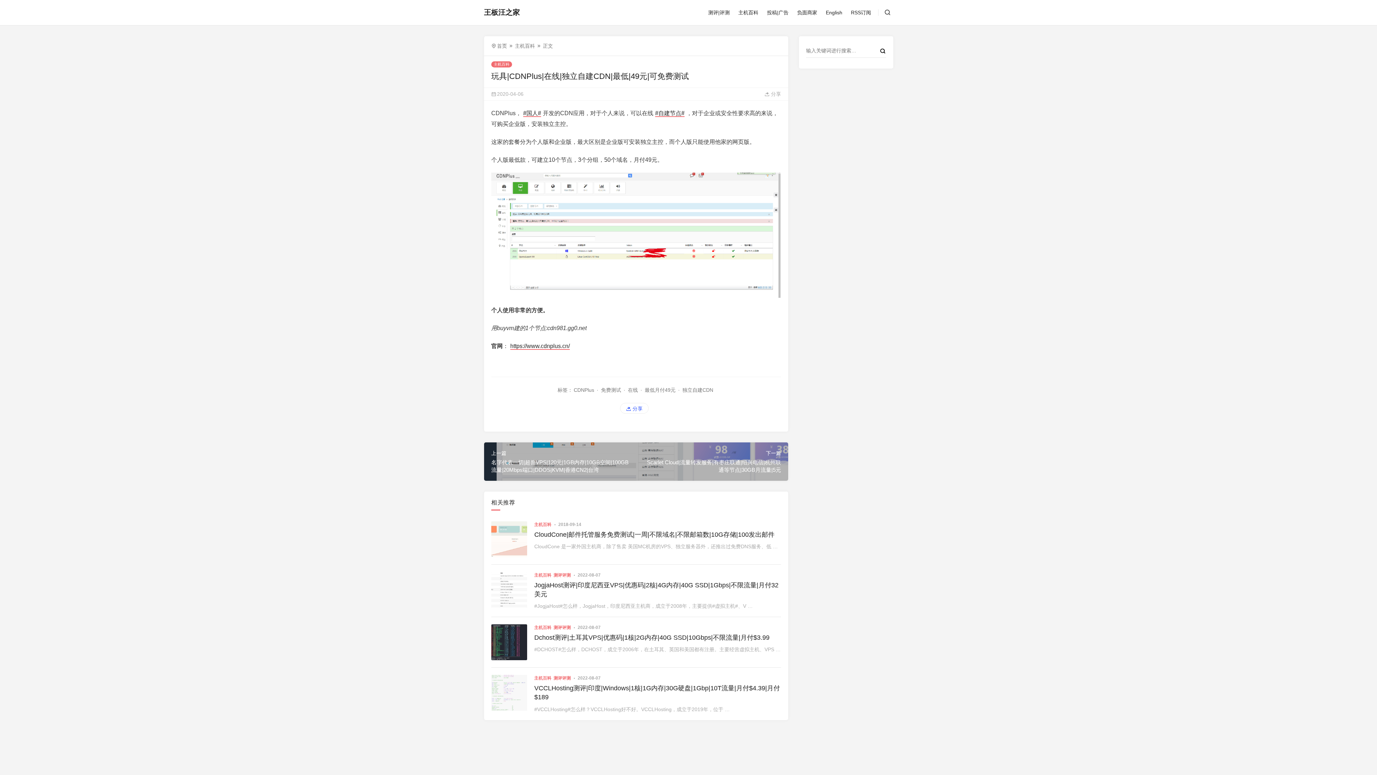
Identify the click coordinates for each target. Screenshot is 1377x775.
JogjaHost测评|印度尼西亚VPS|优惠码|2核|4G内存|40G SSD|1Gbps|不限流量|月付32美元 (656, 590)
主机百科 (748, 12)
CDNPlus (584, 390)
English (834, 12)
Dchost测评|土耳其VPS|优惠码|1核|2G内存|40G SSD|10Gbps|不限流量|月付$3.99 (652, 637)
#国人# (532, 113)
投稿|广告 (778, 12)
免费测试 (611, 390)
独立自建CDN (697, 390)
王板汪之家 (502, 12)
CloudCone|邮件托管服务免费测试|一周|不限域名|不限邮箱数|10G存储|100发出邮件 (654, 534)
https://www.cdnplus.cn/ (540, 346)
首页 (502, 46)
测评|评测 (719, 12)
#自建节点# (670, 113)
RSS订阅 (861, 12)
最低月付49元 (660, 390)
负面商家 (807, 12)
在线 (633, 390)
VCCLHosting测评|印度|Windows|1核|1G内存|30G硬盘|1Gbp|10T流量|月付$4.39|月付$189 (657, 693)
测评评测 (562, 575)
